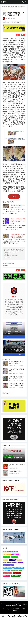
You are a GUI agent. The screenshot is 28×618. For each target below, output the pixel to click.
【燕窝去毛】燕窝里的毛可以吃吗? (16, 369)
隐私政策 (17, 608)
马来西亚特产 (6, 570)
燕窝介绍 (12, 6)
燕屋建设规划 (14, 557)
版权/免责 (22, 608)
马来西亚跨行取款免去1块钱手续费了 (17, 465)
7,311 (21, 380)
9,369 (21, 373)
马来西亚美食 (6, 575)
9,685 (21, 387)
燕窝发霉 (7, 265)
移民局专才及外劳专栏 (8, 562)
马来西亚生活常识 (7, 573)
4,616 (13, 18)
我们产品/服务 (10, 608)
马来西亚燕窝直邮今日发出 (15, 471)
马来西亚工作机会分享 (8, 565)
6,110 (21, 365)
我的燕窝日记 (15, 554)
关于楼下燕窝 (14, 551)
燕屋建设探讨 (6, 557)
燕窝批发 (19, 559)
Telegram (25, 616)
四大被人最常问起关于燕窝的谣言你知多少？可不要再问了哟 (18, 221)
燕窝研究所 (18, 249)
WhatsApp (19, 616)
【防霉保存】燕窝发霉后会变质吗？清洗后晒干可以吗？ (16, 377)
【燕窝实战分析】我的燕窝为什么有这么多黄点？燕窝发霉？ (16, 384)
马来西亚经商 (17, 573)
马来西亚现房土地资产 (16, 570)
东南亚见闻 (6, 551)
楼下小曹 (8, 18)
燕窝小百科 (11, 263)
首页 (9, 6)
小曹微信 (14, 616)
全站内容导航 (14, 610)
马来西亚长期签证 (15, 575)
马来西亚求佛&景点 (7, 567)
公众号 (8, 616)
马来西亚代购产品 (19, 562)
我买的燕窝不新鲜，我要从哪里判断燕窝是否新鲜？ (16, 362)
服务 (3, 616)
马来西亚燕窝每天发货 (19, 567)
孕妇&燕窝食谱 (6, 554)
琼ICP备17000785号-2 (17, 605)
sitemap (4, 608)
